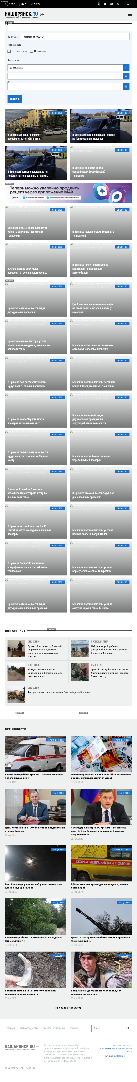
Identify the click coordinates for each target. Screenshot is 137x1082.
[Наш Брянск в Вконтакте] (111, 4)
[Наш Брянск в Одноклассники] (98, 4)
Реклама (74, 1028)
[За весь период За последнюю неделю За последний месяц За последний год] (68, 67)
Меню (130, 14)
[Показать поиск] (128, 4)
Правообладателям (29, 1028)
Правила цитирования (54, 1028)
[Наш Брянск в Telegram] (117, 4)
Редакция (10, 1028)
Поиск (14, 99)
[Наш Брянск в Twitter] (105, 4)
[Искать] (128, 1028)
